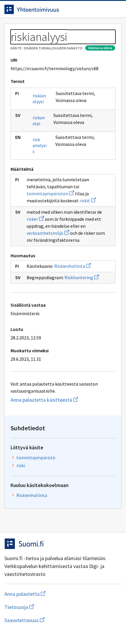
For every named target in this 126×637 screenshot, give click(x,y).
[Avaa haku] (104, 9)
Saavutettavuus (58, 620)
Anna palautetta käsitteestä (63, 400)
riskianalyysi (39, 98)
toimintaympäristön (50, 193)
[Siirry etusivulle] (51, 9)
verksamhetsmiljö (48, 233)
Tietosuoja (47, 607)
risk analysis (40, 145)
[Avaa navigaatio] (116, 9)
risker (35, 219)
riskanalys (39, 120)
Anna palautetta (48, 594)
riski (20, 465)
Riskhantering (81, 277)
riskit (87, 200)
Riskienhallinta (72, 266)
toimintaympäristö (35, 457)
